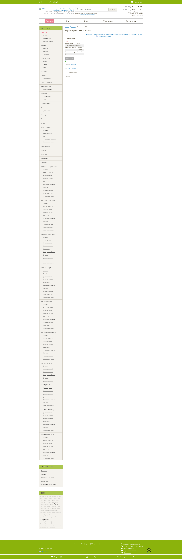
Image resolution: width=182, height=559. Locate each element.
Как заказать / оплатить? (47, 477)
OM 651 (55, 498)
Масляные (45, 48)
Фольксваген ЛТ (44, 527)
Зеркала (45, 61)
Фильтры (43, 45)
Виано (51, 504)
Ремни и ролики (47, 38)
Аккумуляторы (47, 96)
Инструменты (44, 158)
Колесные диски (45, 146)
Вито (56, 504)
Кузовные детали (45, 58)
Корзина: (138, 2)
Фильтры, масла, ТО (48, 172)
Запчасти (49, 21)
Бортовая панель (44, 504)
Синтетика (45, 130)
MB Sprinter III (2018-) (47, 268)
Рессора (53, 517)
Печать (141, 34)
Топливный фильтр (50, 522)
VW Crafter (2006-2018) (47, 434)
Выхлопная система (46, 119)
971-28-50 (133, 6)
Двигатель (44, 32)
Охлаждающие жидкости (49, 139)
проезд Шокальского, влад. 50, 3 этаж (135, 13)
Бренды (86, 21)
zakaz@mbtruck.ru (129, 548)
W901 (49, 500)
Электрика (44, 93)
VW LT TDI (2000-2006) (47, 410)
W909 (49, 502)
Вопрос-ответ (131, 21)
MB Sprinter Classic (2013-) (48, 234)
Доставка (43, 474)
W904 (41, 502)
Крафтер (48, 508)
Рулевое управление (46, 82)
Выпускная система (45, 506)
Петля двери (51, 512)
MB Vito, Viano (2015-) (47, 363)
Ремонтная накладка (45, 517)
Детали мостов (46, 110)
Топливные (45, 51)
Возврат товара (45, 481)
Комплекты (44, 150)
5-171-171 (133, 9)
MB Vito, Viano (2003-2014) (48, 332)
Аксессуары (44, 154)
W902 (53, 500)
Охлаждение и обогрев (49, 184)
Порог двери (43, 514)
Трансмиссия (44, 108)
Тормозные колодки (48, 89)
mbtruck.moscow (132, 550)
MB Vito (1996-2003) (46, 301)
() (58, 557)
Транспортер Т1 (57, 525)
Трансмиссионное (47, 133)
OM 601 (47, 496)
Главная (67, 27)
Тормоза (58, 522)
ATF (44, 136)
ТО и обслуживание (48, 274)
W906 (45, 502)
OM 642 (45, 498)
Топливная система (48, 41)
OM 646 (50, 498)
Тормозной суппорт (45, 523)
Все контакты (137, 16)
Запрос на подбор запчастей (48, 484)
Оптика (45, 64)
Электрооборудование (48, 196)
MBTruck (43, 548)
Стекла (43, 123)
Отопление (44, 71)
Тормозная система (46, 86)
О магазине (44, 471)
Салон (44, 67)
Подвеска (43, 75)
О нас (68, 21)
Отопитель (47, 510)
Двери (58, 506)
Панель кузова (44, 512)
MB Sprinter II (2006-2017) (48, 200)
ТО (51, 520)
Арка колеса (55, 502)
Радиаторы (44, 115)
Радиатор (50, 514)
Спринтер (45, 519)
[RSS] (40, 544)
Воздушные (46, 54)
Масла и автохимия (46, 127)
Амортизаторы (47, 78)
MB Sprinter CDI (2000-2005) (49, 166)
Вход (55, 2)
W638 (41, 500)
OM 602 (52, 496)
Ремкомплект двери (52, 516)
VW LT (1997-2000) (46, 385)
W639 (45, 500)
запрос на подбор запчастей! (87, 14)
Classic (42, 496)
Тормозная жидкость (48, 142)
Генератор (53, 506)
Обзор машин (108, 21)
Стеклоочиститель (46, 103)
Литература (44, 162)
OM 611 (56, 496)
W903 (57, 500)
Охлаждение (54, 510)
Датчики (45, 35)
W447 (59, 498)
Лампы (44, 99)
